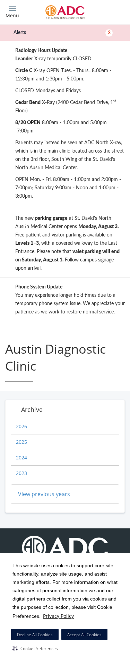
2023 (21, 473)
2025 (21, 442)
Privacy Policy (58, 616)
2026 (21, 426)
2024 (21, 457)
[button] (35, 648)
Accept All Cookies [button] (84, 635)
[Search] (110, 11)
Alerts (62, 32)
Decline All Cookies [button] (35, 635)
